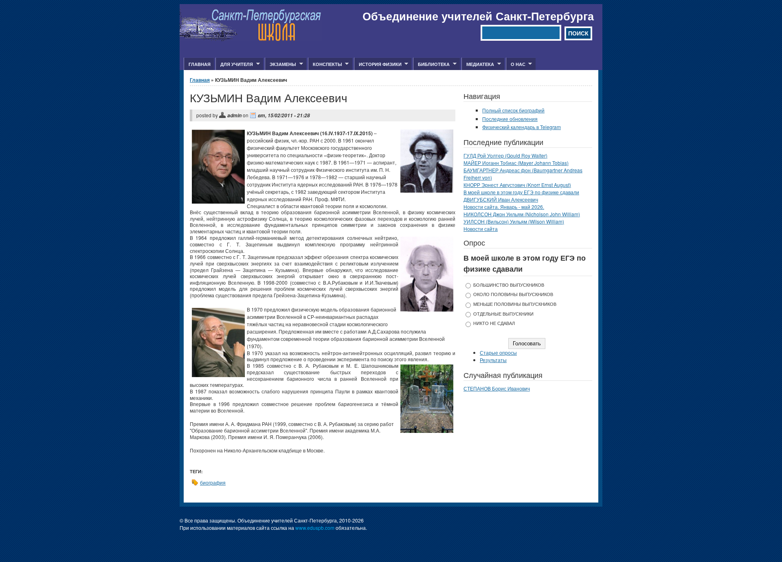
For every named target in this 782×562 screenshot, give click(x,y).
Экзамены (280, 64)
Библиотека (431, 64)
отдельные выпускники (503, 314)
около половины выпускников (513, 294)
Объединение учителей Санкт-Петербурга (478, 16)
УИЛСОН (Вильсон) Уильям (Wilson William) (513, 221)
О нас (515, 64)
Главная (200, 64)
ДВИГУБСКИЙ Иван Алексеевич (500, 199)
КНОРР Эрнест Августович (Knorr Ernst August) (517, 184)
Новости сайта (480, 228)
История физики (378, 64)
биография (213, 482)
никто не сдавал (494, 323)
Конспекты (325, 64)
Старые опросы (498, 352)
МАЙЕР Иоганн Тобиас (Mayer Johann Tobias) (516, 162)
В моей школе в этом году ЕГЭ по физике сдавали (521, 192)
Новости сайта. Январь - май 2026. (503, 206)
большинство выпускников (508, 285)
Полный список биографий (513, 110)
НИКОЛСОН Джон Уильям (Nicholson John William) (521, 214)
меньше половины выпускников (514, 304)
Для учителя (234, 64)
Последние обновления (510, 118)
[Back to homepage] (251, 38)
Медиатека (477, 64)
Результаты (493, 359)
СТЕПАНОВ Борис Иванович (496, 388)
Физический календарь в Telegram (521, 126)
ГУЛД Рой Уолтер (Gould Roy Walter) (505, 155)
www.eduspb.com (314, 527)
